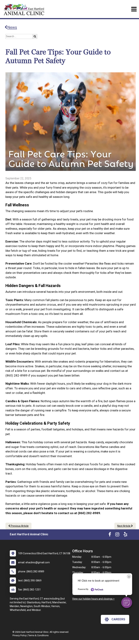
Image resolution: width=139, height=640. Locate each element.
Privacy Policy (19, 635)
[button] (126, 602)
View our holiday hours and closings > (93, 598)
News (12, 27)
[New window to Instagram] (117, 535)
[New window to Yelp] (125, 535)
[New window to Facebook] (110, 535)
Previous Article (19, 525)
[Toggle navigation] (134, 9)
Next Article (124, 525)
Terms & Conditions (38, 635)
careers (118, 619)
